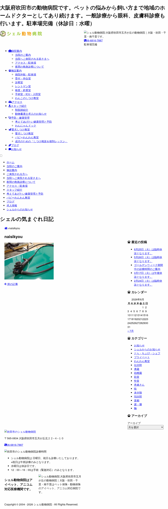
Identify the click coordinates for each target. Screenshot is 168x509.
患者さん (139, 385)
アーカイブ (134, 423)
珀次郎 (138, 396)
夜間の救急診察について (29, 66)
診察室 (19, 82)
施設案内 (16, 70)
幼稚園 (138, 373)
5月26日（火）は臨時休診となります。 (148, 259)
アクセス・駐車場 (25, 63)
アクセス (17, 102)
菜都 (136, 400)
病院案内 (16, 51)
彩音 (136, 377)
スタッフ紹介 (19, 106)
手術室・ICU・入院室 (28, 94)
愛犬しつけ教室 (20, 129)
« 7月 (130, 331)
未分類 (138, 392)
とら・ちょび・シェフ (147, 353)
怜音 (136, 381)
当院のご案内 (23, 55)
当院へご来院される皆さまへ (32, 59)
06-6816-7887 (94, 40)
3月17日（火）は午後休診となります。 (148, 275)
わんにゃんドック (25, 125)
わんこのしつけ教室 (27, 98)
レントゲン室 (23, 86)
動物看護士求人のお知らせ (31, 114)
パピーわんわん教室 (27, 137)
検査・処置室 (23, 90)
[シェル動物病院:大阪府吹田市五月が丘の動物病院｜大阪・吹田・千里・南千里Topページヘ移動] (5, 228)
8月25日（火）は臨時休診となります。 (148, 251)
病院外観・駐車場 (25, 74)
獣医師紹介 (21, 110)
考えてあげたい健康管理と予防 (33, 121)
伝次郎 (138, 365)
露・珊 (138, 404)
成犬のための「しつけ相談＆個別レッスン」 (41, 141)
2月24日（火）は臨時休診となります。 (148, 283)
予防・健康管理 (20, 118)
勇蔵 (136, 369)
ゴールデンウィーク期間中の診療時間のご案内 (148, 267)
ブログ (15, 145)
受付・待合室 (23, 78)
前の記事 (12, 284)
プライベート (142, 357)
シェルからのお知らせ (147, 349)
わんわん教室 (142, 361)
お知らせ (16, 149)
